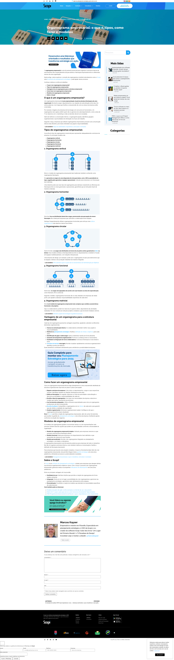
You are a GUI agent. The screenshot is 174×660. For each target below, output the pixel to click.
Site (45, 585)
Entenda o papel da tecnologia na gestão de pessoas (67, 313)
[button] (49, 38)
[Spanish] (129, 1)
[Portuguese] (127, 1)
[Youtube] (56, 639)
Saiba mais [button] (157, 650)
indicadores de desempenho (79, 467)
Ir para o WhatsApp (6, 658)
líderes (81, 406)
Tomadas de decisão (53, 343)
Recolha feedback (52, 406)
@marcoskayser (93, 536)
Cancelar (16, 658)
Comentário (47, 557)
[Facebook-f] (47, 639)
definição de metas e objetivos (84, 331)
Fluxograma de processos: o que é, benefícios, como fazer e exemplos (72, 457)
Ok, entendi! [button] (160, 654)
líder (96, 251)
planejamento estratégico (61, 331)
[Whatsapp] (44, 639)
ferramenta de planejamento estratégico (59, 79)
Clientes (98, 5)
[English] (125, 1)
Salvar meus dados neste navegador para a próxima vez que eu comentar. (64, 591)
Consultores (88, 5)
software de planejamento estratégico (63, 463)
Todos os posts (65, 540)
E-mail (46, 580)
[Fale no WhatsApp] (2, 643)
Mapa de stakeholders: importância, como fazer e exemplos (69, 126)
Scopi (98, 77)
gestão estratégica (82, 452)
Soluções (68, 5)
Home (61, 5)
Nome (46, 574)
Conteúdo (77, 5)
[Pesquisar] (128, 52)
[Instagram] (53, 639)
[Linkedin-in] (50, 639)
